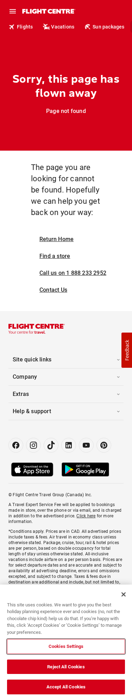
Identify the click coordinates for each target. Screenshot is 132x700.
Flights (25, 27)
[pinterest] (103, 445)
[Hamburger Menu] (12, 11)
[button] (126, 350)
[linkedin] (68, 445)
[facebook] (15, 445)
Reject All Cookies (65, 666)
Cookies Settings (66, 646)
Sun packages (108, 27)
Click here (85, 515)
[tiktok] (51, 445)
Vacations (62, 27)
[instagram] (33, 445)
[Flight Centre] (48, 11)
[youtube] (86, 445)
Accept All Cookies (66, 686)
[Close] (123, 594)
